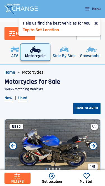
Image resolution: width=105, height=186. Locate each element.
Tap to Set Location (41, 30)
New (8, 98)
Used (22, 98)
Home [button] (9, 72)
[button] (46, 169)
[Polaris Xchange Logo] (21, 9)
